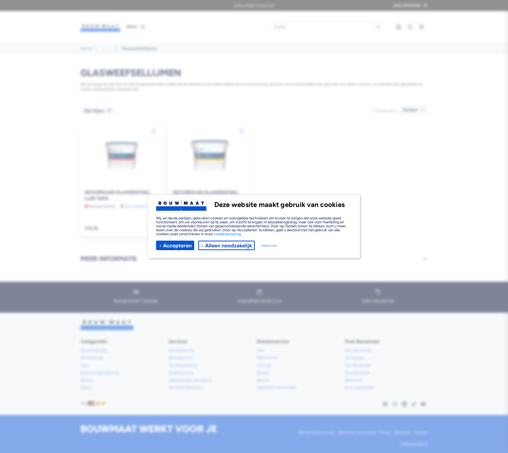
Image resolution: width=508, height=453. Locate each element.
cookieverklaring (227, 234)
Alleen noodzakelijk (228, 245)
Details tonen (269, 245)
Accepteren (177, 245)
